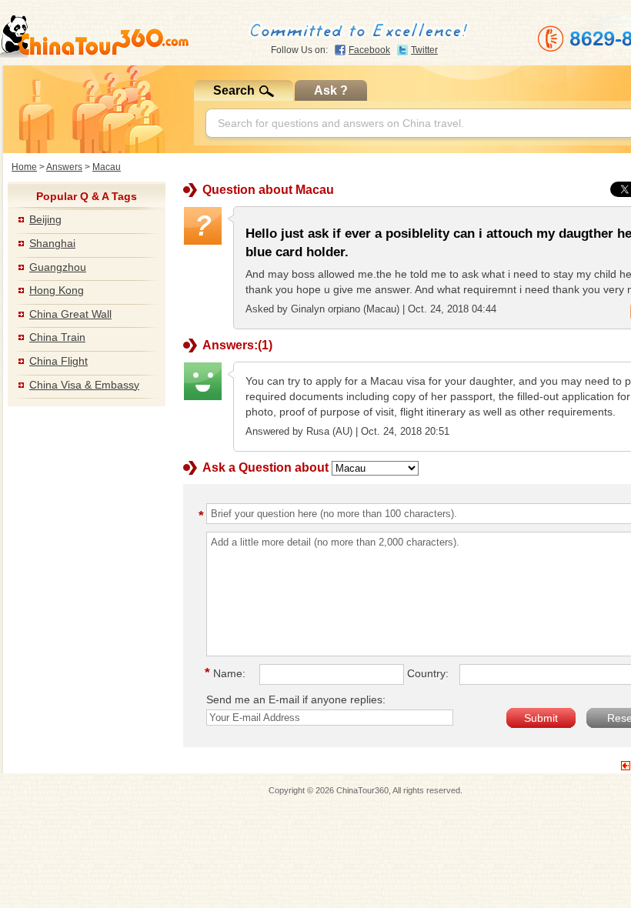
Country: (428, 673)
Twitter (424, 50)
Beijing (45, 219)
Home (24, 167)
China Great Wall (70, 314)
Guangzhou (57, 267)
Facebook (369, 50)
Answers (64, 167)
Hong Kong (56, 290)
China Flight (58, 361)
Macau (106, 167)
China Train (57, 337)
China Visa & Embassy (84, 385)
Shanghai (52, 243)
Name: (227, 673)
